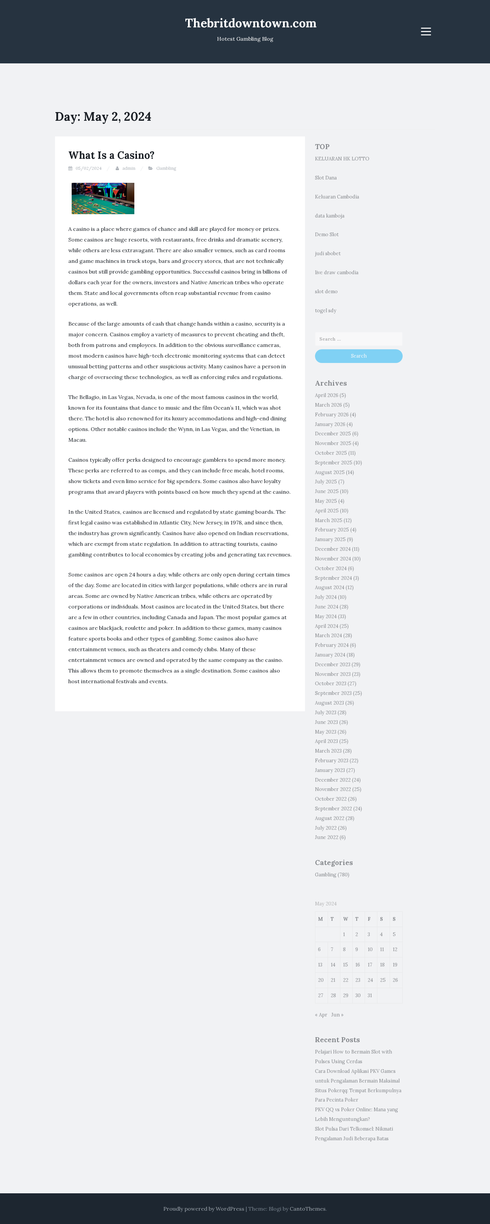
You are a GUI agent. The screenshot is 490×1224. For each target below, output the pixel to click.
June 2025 (327, 491)
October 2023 (330, 684)
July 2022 (326, 828)
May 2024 (326, 617)
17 (370, 965)
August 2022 (329, 818)
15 (345, 965)
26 (395, 980)
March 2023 (328, 751)
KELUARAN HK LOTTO (342, 159)
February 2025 (332, 530)
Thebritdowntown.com (251, 23)
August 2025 (330, 472)
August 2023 (329, 703)
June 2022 (326, 837)
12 (395, 949)
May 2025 (326, 501)
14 (333, 965)
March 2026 (328, 405)
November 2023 (333, 674)
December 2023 (332, 665)
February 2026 (332, 415)
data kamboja (329, 216)
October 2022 (331, 799)
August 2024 (329, 587)
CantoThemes (308, 1208)
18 (382, 965)
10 (370, 949)
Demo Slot (327, 235)
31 (370, 995)
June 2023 (326, 722)
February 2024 (332, 645)
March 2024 (328, 636)
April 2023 (326, 741)
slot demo (326, 292)
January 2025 (330, 539)
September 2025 (333, 463)
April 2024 (326, 626)
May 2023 (325, 732)
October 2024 (331, 568)
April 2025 (327, 511)
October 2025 (331, 453)
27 (320, 995)
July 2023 (325, 713)
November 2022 (333, 789)
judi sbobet (328, 254)
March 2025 (328, 520)
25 (383, 980)
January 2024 (330, 655)
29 (345, 995)
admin (128, 168)
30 (358, 995)
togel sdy (325, 311)
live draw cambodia (336, 273)
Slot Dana (326, 178)
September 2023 (333, 693)
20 (321, 980)
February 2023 (331, 761)
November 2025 (333, 443)
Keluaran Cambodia (337, 197)
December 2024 (333, 549)
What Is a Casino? (111, 155)
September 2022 (333, 809)
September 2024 (333, 578)
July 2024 (326, 597)
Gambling (166, 168)
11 (382, 949)
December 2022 (333, 780)
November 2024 (333, 559)
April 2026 (326, 395)
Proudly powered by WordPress (203, 1208)
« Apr (321, 1015)
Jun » (337, 1015)
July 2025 (326, 482)
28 (333, 995)
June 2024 (326, 607)
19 (395, 965)
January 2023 (330, 770)
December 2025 (333, 434)
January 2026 (330, 424)
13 (320, 965)
